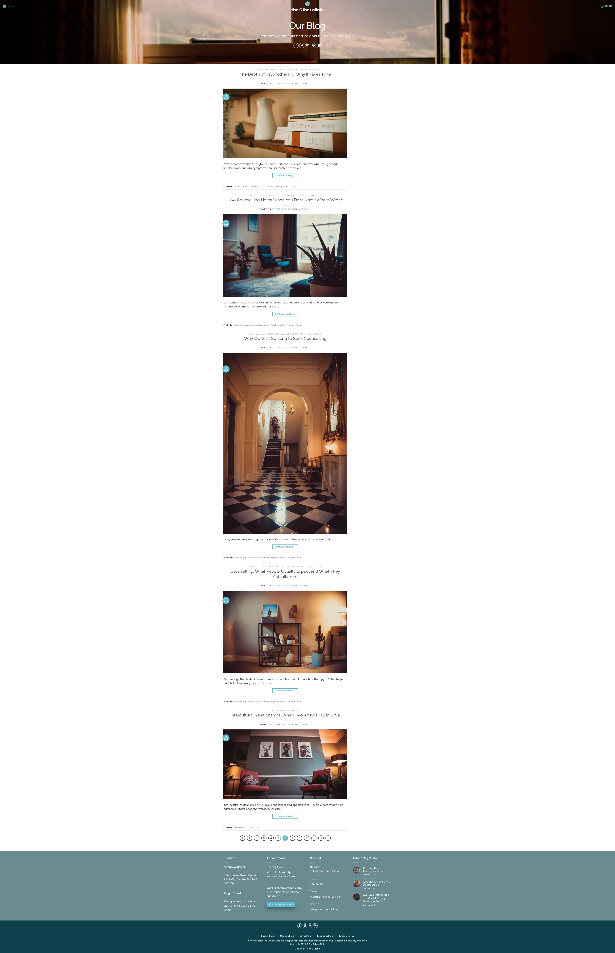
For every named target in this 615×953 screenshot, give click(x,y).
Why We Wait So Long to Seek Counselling (285, 338)
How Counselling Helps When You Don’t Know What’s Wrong (285, 199)
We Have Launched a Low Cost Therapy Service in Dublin (376, 898)
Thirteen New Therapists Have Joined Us (373, 871)
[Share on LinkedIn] (319, 45)
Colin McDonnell (301, 83)
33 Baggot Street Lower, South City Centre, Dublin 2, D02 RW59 (242, 906)
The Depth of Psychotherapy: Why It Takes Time (285, 74)
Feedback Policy (325, 935)
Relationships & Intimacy (285, 710)
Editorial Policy (346, 935)
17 (321, 838)
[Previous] (242, 838)
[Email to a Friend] (307, 45)
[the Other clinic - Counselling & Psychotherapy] (307, 6)
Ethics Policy (306, 935)
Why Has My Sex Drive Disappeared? (376, 883)
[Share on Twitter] (301, 45)
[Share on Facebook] (296, 45)
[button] (8, 6)
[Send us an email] (610, 6)
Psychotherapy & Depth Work (302, 70)
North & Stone (313, 948)
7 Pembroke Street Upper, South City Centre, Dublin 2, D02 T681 (240, 879)
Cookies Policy (287, 935)
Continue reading (285, 175)
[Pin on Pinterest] (313, 45)
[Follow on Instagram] (602, 6)
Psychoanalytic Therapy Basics (269, 70)
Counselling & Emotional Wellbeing (268, 195)
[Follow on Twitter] (606, 6)
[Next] (328, 838)
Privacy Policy (268, 935)
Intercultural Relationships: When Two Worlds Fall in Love (285, 715)
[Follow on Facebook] (598, 6)
